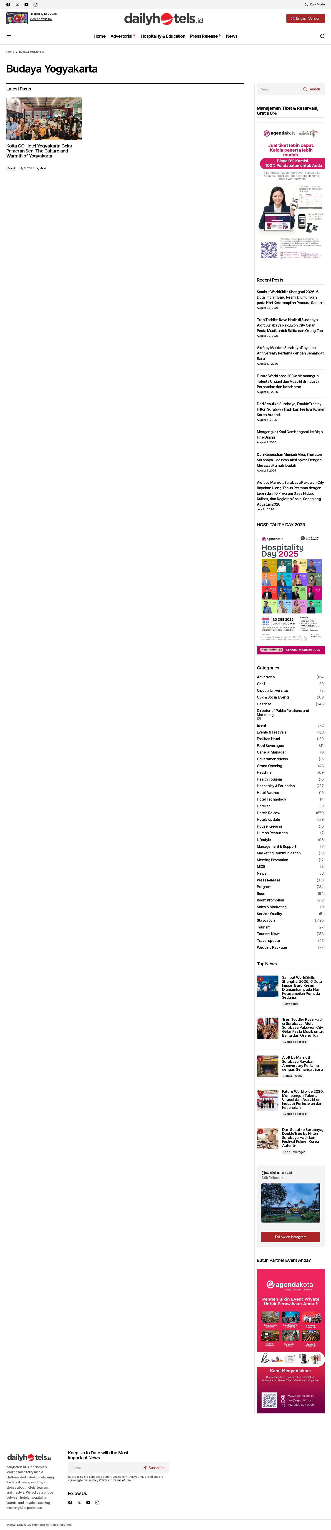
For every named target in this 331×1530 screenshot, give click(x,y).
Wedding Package (272, 948)
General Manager (271, 752)
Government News (272, 759)
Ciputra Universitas (273, 691)
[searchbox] (279, 89)
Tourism (263, 927)
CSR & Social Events (273, 697)
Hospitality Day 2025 (43, 13)
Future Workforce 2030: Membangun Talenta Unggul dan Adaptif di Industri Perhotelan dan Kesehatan (288, 381)
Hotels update (268, 820)
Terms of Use (122, 1480)
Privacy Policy (98, 1480)
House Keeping (269, 826)
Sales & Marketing (272, 907)
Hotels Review (268, 813)
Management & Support (276, 847)
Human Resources (272, 833)
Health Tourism (269, 779)
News (261, 873)
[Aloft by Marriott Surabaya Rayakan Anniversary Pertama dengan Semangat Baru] (267, 1066)
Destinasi (264, 704)
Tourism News (268, 934)
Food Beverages (270, 746)
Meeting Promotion (272, 860)
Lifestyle (264, 840)
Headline (264, 773)
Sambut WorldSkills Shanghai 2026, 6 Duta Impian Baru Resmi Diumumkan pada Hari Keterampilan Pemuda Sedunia (291, 297)
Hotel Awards (268, 793)
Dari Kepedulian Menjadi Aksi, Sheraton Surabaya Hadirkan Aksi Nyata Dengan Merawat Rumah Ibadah (289, 460)
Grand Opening (269, 766)
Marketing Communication (279, 853)
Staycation (266, 920)
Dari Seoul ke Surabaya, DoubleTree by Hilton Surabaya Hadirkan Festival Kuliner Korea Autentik (291, 409)
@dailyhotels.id (276, 1172)
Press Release (268, 880)
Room (261, 894)
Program (264, 887)
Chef (261, 684)
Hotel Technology (271, 799)
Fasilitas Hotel (268, 739)
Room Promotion (270, 900)
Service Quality (269, 914)
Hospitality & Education (276, 786)
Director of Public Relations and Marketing (283, 713)
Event (11, 168)
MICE (261, 867)
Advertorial (266, 677)
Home (10, 51)
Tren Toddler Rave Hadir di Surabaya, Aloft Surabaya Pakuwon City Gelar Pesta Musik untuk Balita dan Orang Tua (290, 325)
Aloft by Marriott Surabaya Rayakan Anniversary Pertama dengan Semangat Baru (290, 353)
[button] (314, 4)
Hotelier (263, 806)
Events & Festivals (271, 732)
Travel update (268, 941)
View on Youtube (41, 19)
